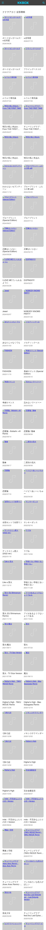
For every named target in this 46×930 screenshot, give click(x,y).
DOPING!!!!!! (29, 280)
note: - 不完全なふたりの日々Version (12, 820)
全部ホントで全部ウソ (12, 522)
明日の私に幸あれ (10, 157)
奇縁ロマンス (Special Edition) (33, 372)
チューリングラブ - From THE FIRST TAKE (32, 129)
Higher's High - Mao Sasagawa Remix (32, 703)
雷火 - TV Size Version (12, 673)
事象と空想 (7, 850)
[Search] (43, 2)
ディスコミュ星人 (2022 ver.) (10, 552)
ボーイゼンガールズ (11, 69)
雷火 (26, 644)
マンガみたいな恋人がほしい (33, 883)
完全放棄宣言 (30, 790)
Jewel (5, 311)
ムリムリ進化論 (9, 97)
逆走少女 (6, 913)
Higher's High (30, 762)
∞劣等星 (27, 38)
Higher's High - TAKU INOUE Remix (11, 703)
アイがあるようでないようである (33, 614)
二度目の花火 (30, 462)
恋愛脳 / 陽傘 (29, 431)
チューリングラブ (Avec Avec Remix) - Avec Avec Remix (11, 884)
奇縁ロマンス (8, 402)
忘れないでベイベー (32, 402)
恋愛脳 (5, 491)
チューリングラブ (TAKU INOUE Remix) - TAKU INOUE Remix (33, 853)
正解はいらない (31, 248)
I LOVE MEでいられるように (12, 281)
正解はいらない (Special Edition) (9, 250)
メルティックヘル (31, 342)
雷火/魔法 (6, 644)
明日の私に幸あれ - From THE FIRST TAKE (10, 129)
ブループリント (31, 217)
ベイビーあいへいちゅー (33, 492)
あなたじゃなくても (11, 342)
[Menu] (2, 2)
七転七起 (6, 733)
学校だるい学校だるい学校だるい (33, 583)
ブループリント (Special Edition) (9, 219)
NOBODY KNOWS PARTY (32, 312)
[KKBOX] (23, 2)
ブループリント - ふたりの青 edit (33, 187)
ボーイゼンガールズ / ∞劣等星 (11, 39)
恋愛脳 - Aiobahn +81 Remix (11, 432)
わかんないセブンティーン (12, 187)
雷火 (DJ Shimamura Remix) (11, 614)
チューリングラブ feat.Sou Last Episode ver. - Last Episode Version (33, 917)
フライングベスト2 (32, 69)
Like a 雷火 (7, 582)
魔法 (26, 673)
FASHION (6, 371)
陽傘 (4, 462)
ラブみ (27, 551)
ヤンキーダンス (31, 522)
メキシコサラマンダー (33, 733)
